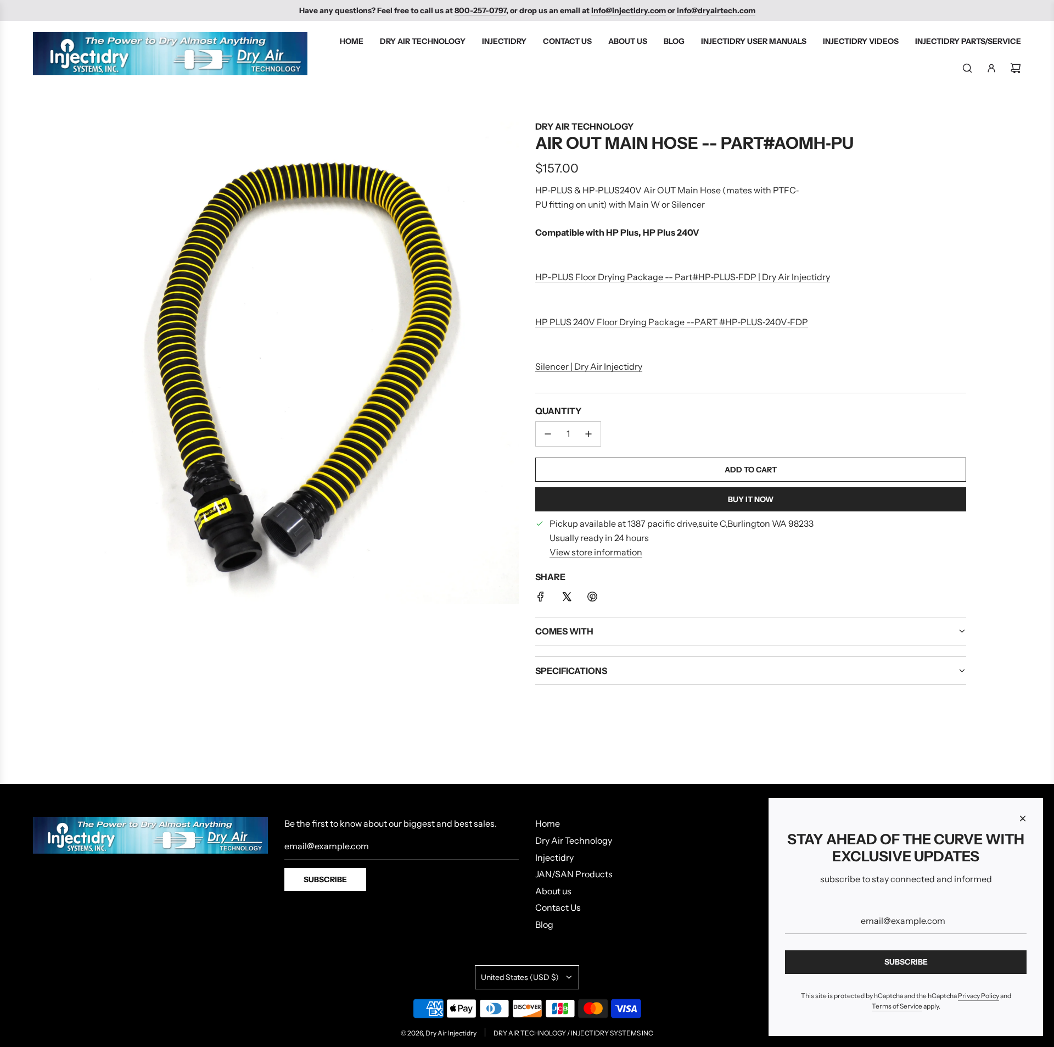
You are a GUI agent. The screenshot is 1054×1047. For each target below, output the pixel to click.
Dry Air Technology (584, 126)
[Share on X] (566, 598)
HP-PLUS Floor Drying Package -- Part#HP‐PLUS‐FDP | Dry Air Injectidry (682, 276)
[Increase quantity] (588, 434)
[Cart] (1015, 68)
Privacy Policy (978, 996)
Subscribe (325, 879)
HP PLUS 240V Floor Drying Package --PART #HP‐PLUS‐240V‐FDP (671, 321)
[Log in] (991, 68)
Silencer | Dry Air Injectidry (588, 366)
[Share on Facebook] (541, 598)
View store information (596, 552)
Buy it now (750, 499)
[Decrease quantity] (548, 434)
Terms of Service (897, 1006)
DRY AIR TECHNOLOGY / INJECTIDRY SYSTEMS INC (573, 1033)
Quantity (558, 410)
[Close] (1023, 818)
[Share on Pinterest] (592, 598)
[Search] (967, 68)
